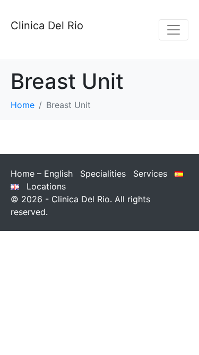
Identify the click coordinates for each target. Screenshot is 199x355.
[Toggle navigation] (173, 29)
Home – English (42, 173)
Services (150, 173)
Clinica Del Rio (47, 25)
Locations (46, 186)
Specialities (103, 173)
